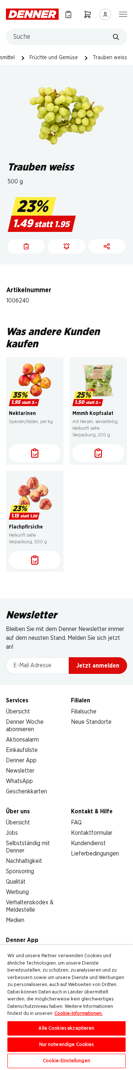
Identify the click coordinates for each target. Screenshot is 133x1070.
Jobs (12, 833)
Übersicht (18, 712)
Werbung (17, 892)
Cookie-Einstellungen (66, 1061)
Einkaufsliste (22, 750)
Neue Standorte (91, 722)
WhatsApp (19, 781)
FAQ (76, 823)
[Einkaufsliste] (68, 14)
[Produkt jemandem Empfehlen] (107, 246)
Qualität (15, 882)
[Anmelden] (105, 14)
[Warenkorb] (87, 14)
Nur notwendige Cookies (66, 1044)
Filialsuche (83, 712)
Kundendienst (88, 843)
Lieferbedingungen (95, 854)
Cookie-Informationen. (78, 1013)
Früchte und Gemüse (54, 57)
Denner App (21, 760)
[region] (66, 1007)
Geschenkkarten (26, 791)
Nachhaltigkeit (24, 861)
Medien (15, 920)
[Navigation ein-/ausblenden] (123, 13)
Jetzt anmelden (97, 666)
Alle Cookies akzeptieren (66, 1028)
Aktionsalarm (22, 740)
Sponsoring (20, 871)
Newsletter (20, 771)
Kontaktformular (91, 833)
